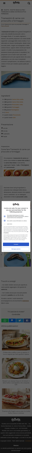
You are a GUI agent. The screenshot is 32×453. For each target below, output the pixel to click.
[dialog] (16, 226)
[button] (16, 224)
